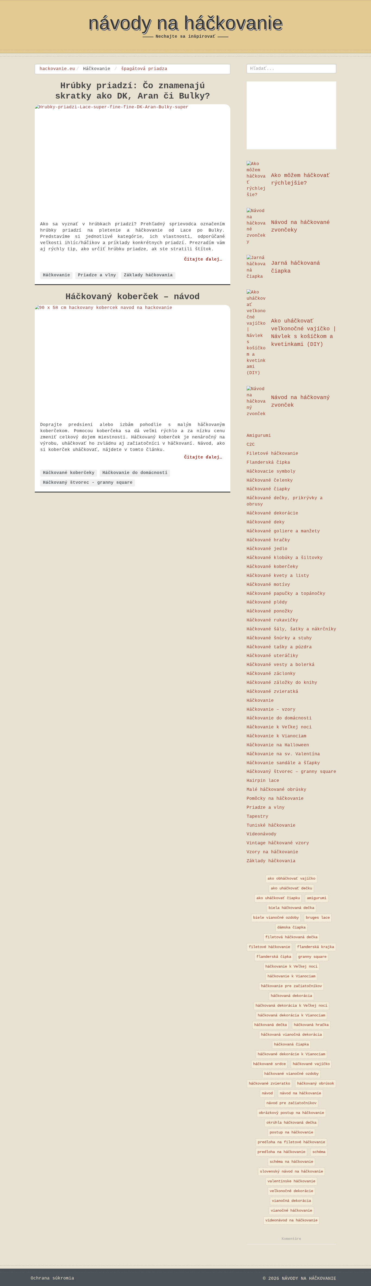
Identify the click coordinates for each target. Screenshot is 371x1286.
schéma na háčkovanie (291, 1161)
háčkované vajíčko (311, 1064)
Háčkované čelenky (270, 480)
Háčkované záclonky (271, 673)
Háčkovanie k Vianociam (276, 736)
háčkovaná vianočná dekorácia (291, 1034)
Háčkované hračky (268, 540)
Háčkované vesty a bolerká (281, 664)
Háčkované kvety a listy (278, 575)
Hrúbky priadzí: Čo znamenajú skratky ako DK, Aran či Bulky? (132, 91)
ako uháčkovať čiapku (278, 898)
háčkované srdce (269, 1064)
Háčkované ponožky (270, 611)
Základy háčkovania (148, 275)
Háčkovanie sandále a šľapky (283, 763)
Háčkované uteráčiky (272, 655)
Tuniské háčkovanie (271, 825)
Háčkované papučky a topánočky (286, 593)
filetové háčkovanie (269, 947)
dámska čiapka (291, 927)
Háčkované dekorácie (272, 513)
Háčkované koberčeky (69, 473)
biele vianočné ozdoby (276, 917)
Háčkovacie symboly (271, 471)
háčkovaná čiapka (291, 1044)
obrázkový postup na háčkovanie (291, 1113)
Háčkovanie (56, 275)
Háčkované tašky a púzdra (279, 647)
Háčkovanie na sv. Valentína (283, 754)
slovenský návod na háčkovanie (291, 1171)
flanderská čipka (273, 957)
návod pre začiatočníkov (291, 1103)
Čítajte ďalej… (203, 259)
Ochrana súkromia (52, 1278)
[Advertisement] (291, 115)
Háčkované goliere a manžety (283, 531)
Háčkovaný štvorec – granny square (291, 771)
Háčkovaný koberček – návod (132, 297)
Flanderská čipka (268, 462)
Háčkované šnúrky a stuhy (279, 638)
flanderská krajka (315, 947)
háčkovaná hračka (311, 1025)
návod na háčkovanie (300, 1093)
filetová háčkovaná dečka (291, 937)
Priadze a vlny (97, 275)
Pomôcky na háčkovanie (275, 798)
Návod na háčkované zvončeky (300, 226)
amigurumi (316, 898)
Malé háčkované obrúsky (276, 789)
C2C (251, 444)
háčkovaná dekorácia (291, 996)
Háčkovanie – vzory (271, 709)
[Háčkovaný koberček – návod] (132, 360)
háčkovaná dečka (270, 1025)
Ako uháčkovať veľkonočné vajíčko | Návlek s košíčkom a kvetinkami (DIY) (303, 332)
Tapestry (257, 816)
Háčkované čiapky (268, 489)
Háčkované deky (266, 522)
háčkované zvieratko (269, 1083)
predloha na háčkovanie (281, 1152)
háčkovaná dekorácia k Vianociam (291, 1015)
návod (267, 1093)
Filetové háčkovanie (272, 453)
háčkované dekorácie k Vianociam (291, 1054)
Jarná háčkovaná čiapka (295, 267)
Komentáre (291, 1239)
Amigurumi (259, 435)
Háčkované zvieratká (272, 691)
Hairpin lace (263, 780)
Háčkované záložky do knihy (282, 682)
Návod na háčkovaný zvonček (300, 401)
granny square (312, 957)
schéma (318, 1152)
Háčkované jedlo (267, 548)
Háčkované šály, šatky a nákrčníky (291, 629)
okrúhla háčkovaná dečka (291, 1122)
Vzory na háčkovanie (272, 852)
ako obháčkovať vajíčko (291, 878)
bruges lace (318, 917)
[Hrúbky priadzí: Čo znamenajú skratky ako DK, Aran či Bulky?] (132, 160)
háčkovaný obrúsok (315, 1083)
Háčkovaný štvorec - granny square (88, 482)
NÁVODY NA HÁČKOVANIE (185, 22)
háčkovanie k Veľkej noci (291, 966)
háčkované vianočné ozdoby (291, 1074)
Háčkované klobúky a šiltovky (285, 557)
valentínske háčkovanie (291, 1181)
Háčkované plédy (267, 602)
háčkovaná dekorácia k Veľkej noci (291, 1005)
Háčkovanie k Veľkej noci (279, 727)
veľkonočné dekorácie (291, 1191)
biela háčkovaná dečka (291, 908)
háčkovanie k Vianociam (291, 976)
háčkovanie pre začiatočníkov (291, 986)
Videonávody (261, 834)
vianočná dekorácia (291, 1201)
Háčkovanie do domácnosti (135, 473)
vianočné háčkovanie (291, 1210)
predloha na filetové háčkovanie (291, 1142)
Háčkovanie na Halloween (278, 745)
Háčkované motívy (268, 584)
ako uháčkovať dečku (291, 888)
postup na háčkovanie (291, 1132)
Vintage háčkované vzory (278, 843)
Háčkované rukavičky (272, 620)
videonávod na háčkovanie (291, 1220)
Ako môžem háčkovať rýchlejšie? (300, 179)
